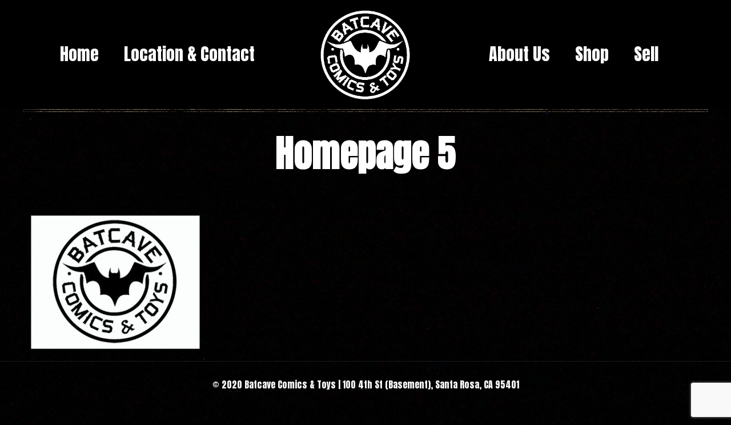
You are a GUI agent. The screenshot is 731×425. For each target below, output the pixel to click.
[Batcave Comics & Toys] (365, 54)
